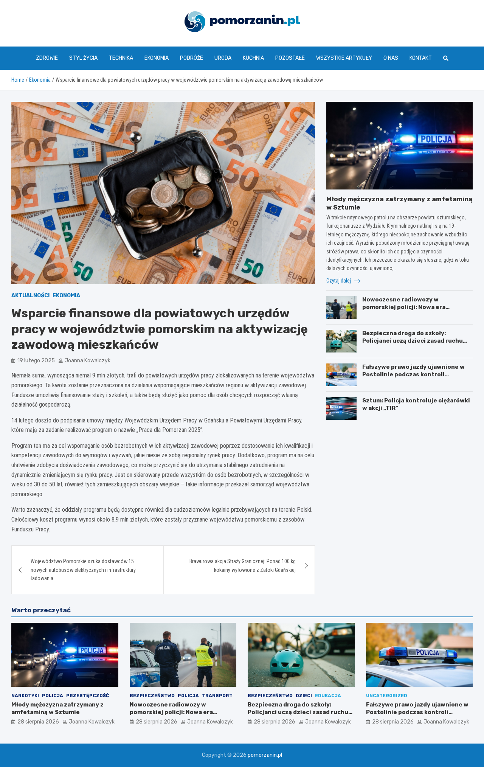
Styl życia (83, 58)
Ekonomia (156, 58)
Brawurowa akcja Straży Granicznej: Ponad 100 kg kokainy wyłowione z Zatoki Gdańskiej (242, 565)
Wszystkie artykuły (344, 58)
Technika (121, 58)
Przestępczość (87, 695)
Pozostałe (290, 58)
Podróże (191, 58)
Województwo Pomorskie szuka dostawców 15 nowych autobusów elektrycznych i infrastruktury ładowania (83, 569)
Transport (217, 695)
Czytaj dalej (339, 281)
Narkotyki (25, 695)
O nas (390, 58)
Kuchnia (253, 58)
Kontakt (421, 58)
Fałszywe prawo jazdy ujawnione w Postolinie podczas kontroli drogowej (413, 374)
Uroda (222, 58)
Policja (52, 695)
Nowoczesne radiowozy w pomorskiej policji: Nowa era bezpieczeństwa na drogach (404, 307)
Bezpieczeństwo (152, 695)
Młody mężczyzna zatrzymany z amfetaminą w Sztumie (57, 708)
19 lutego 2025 (36, 360)
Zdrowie (47, 58)
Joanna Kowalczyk (87, 360)
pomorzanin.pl (265, 755)
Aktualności (30, 295)
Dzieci (304, 695)
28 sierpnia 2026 (38, 722)
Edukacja (328, 695)
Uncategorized (386, 695)
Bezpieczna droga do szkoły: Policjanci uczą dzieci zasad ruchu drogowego (412, 340)
